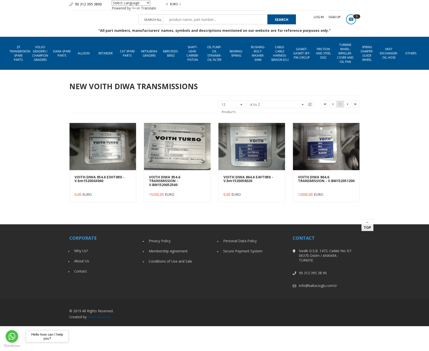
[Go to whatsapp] (12, 336)
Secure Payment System (242, 251)
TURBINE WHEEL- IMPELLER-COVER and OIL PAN (345, 53)
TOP (367, 227)
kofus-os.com (99, 316)
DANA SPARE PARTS (62, 53)
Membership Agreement (168, 251)
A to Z (255, 104)
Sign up (334, 17)
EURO (172, 4)
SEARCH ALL (153, 20)
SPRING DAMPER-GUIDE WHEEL (367, 53)
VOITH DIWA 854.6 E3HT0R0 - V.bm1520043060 (99, 179)
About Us (81, 261)
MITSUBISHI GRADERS (149, 53)
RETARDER (106, 53)
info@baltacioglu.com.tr (318, 285)
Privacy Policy (160, 240)
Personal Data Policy (240, 240)
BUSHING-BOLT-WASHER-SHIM (258, 53)
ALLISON (84, 53)
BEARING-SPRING (236, 53)
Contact (80, 271)
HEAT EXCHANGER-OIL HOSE (389, 53)
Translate (148, 8)
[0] (351, 19)
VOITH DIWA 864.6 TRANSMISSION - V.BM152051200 (326, 179)
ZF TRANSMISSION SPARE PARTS (19, 53)
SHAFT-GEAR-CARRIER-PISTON (192, 53)
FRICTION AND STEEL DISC (323, 53)
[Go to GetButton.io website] (12, 346)
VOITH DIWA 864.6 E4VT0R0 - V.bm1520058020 (248, 179)
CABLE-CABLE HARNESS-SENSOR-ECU (280, 53)
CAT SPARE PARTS (127, 53)
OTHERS (410, 53)
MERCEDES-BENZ (171, 53)
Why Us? (81, 250)
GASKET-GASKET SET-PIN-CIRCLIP (301, 53)
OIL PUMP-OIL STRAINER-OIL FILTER (214, 53)
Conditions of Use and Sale (170, 261)
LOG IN (319, 17)
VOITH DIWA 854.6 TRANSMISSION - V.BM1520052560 (164, 181)
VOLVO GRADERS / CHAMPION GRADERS (40, 53)
